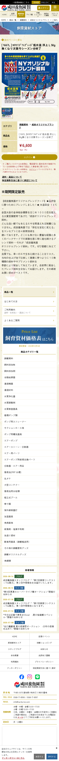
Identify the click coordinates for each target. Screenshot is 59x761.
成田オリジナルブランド (39, 20)
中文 (53, 2)
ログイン (28, 157)
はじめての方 (10, 301)
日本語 (36, 2)
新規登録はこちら (21, 2)
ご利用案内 (17, 311)
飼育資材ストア (14, 642)
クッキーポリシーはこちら (13, 758)
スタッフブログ (14, 649)
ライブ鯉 (29, 14)
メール (20, 717)
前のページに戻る (13, 40)
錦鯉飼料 (23, 20)
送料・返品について (12, 176)
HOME (4, 14)
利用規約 (14, 661)
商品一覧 (12, 20)
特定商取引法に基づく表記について (19, 180)
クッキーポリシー (14, 668)
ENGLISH (44, 2)
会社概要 (14, 655)
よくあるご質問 (12, 320)
